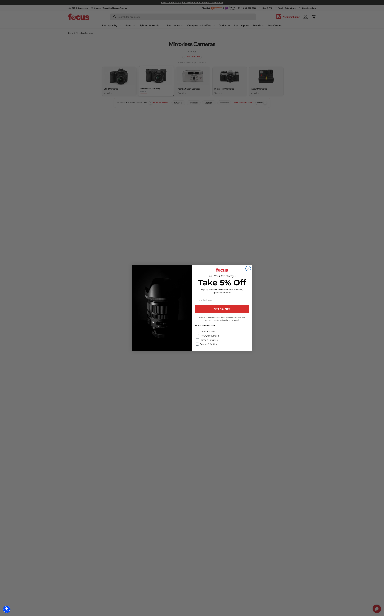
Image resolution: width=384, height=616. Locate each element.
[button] (6, 609)
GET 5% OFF (222, 309)
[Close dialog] (248, 268)
